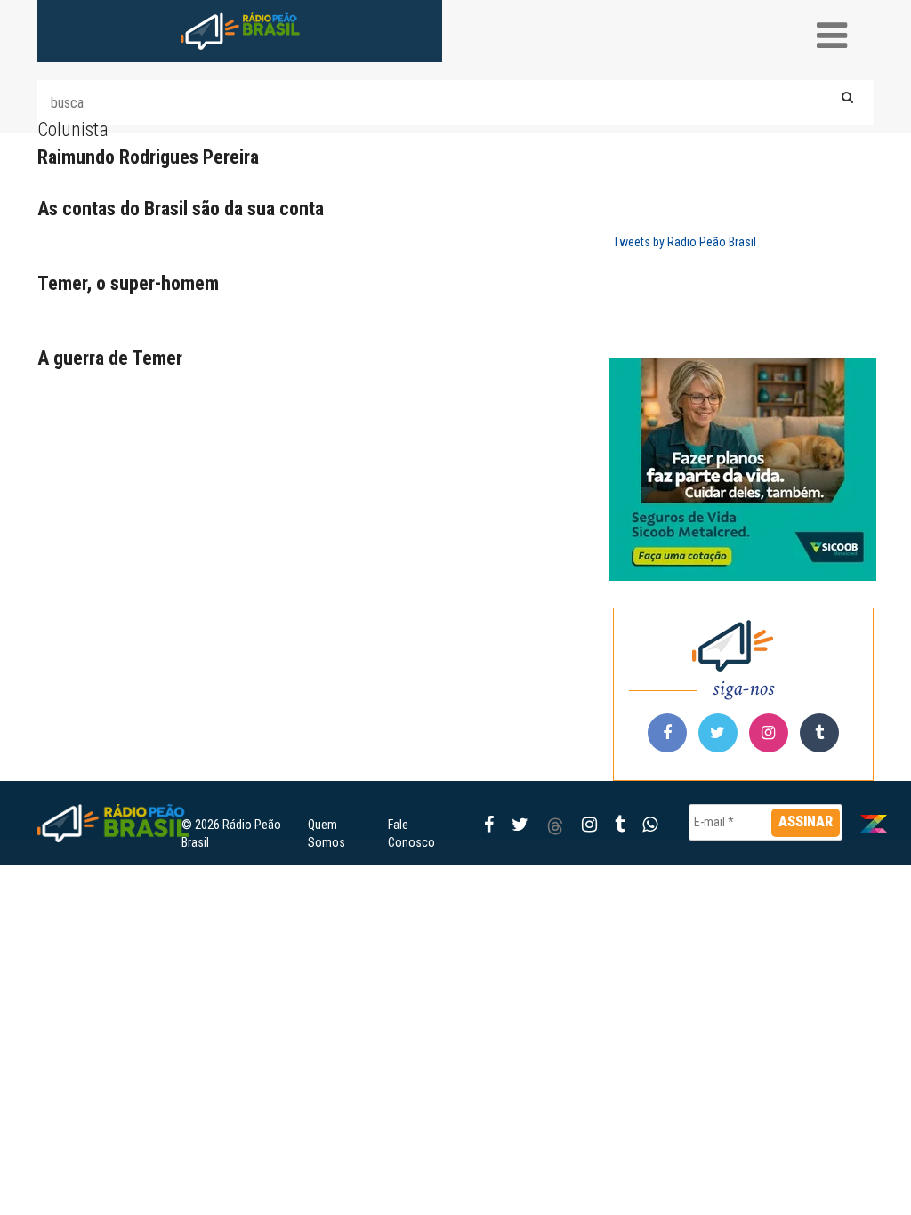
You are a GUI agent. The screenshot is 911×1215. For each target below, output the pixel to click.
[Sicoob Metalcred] (743, 469)
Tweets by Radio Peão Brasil (684, 242)
